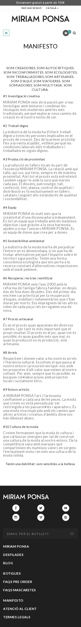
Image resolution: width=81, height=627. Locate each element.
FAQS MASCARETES (19, 590)
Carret (69, 32)
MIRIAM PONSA (16, 546)
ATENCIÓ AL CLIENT (20, 609)
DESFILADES (13, 555)
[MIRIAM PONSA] (40, 18)
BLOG (8, 563)
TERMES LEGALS (17, 617)
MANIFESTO (13, 600)
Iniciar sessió (31, 8)
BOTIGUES (12, 573)
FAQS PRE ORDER (17, 582)
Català (51, 8)
